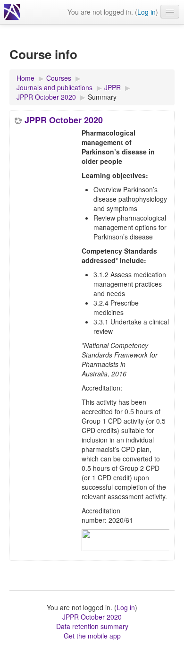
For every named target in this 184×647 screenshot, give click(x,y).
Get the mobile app (92, 635)
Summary (102, 97)
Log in (146, 12)
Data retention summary (92, 626)
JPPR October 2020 (64, 120)
